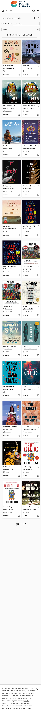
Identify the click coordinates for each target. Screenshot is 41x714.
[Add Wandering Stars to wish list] (19, 395)
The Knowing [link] (27, 266)
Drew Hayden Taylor (30, 389)
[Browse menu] (38, 10)
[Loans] (33, 11)
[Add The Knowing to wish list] (38, 275)
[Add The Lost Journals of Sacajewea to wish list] (38, 516)
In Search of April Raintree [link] (30, 146)
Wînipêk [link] (25, 306)
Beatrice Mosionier (29, 148)
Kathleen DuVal (9, 68)
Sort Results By (6, 24)
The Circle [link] (26, 427)
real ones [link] (6, 226)
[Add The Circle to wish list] (38, 436)
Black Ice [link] (26, 66)
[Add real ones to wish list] (19, 235)
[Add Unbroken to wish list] (19, 476)
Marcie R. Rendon (10, 108)
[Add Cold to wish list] (38, 395)
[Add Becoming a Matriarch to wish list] (19, 436)
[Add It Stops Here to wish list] (19, 195)
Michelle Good (28, 469)
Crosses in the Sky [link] (9, 346)
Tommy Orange (9, 389)
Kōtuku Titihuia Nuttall (30, 349)
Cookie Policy (26, 708)
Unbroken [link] (6, 467)
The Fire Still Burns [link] (29, 186)
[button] (34, 18)
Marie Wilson (8, 148)
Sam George (27, 188)
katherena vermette (10, 228)
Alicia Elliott (27, 228)
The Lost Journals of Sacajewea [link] (30, 507)
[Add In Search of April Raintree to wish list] (38, 155)
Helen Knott (8, 429)
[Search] (2, 10)
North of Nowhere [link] (9, 146)
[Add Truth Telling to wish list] (38, 476)
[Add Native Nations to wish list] (19, 75)
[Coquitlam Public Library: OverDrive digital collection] (20, 4)
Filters (5, 29)
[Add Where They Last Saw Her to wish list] (19, 115)
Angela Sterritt (9, 469)
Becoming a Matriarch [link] (10, 427)
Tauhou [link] (25, 346)
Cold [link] (24, 387)
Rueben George (9, 188)
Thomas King (28, 68)
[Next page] (25, 524)
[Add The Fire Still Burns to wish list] (38, 195)
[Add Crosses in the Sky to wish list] (19, 355)
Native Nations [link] (8, 66)
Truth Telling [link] (27, 467)
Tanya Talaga (28, 269)
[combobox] (16, 10)
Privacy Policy (21, 691)
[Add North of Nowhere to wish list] (19, 155)
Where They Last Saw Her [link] (10, 106)
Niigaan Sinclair (28, 309)
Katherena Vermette (30, 429)
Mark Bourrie (8, 349)
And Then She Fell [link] (29, 226)
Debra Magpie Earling (30, 509)
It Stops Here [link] (7, 186)
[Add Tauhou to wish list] (38, 355)
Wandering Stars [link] (9, 387)
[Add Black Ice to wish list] (38, 75)
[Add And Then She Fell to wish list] (38, 235)
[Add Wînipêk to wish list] (38, 315)
